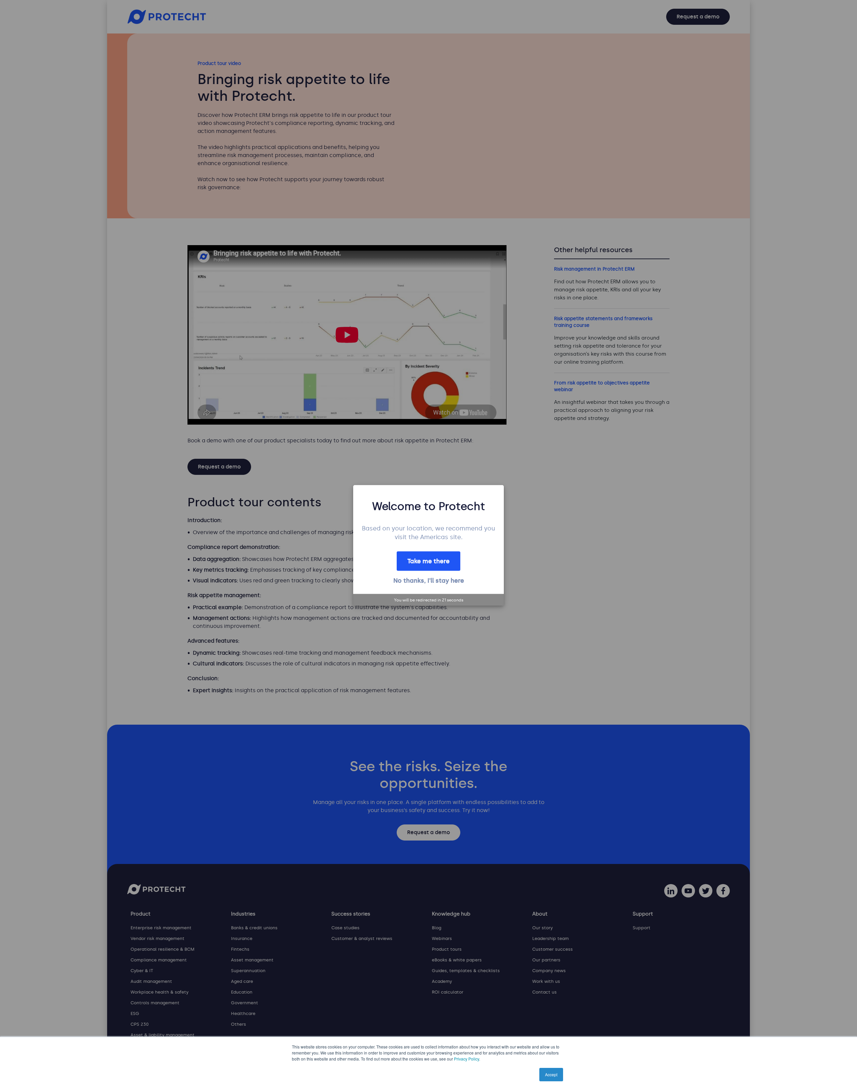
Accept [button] (551, 1074)
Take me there (428, 561)
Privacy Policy (466, 1059)
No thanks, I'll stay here (428, 580)
